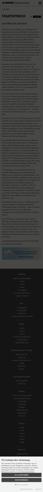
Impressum (38, 489)
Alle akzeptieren (21, 475)
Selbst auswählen (22, 484)
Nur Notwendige (21, 480)
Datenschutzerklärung (26, 489)
